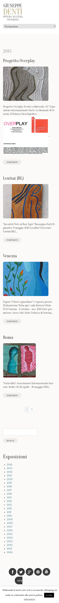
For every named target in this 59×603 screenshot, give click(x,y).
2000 (10, 552)
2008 (10, 523)
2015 (9, 497)
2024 (9, 464)
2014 (9, 501)
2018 (9, 486)
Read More (12, 162)
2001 (9, 548)
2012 (9, 508)
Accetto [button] (49, 595)
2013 (9, 504)
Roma (8, 337)
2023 (9, 468)
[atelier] (18, 580)
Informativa (29, 599)
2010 (9, 515)
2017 (9, 490)
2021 (9, 475)
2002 (10, 545)
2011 (9, 512)
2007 (10, 526)
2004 (10, 537)
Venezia (10, 256)
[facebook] (12, 572)
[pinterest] (38, 572)
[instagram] (46, 572)
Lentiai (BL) (13, 178)
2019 (9, 483)
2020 (10, 479)
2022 (9, 472)
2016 (9, 493)
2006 (10, 530)
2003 (10, 541)
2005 (10, 534)
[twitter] (21, 572)
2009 (10, 519)
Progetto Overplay (19, 60)
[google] (29, 572)
